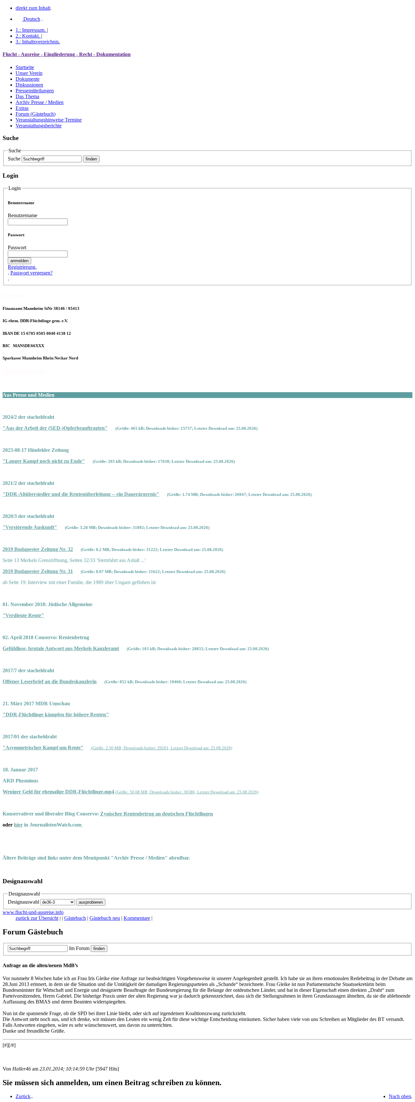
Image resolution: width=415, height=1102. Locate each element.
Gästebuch (75, 918)
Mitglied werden (24, 371)
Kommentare (137, 918)
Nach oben (400, 1096)
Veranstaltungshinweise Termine (49, 120)
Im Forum (79, 948)
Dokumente (28, 79)
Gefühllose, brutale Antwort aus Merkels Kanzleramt (61, 648)
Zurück (23, 1096)
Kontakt (28, 36)
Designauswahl (23, 902)
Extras (22, 108)
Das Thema (27, 96)
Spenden (14, 295)
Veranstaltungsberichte (39, 125)
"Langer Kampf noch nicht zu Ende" (44, 461)
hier (18, 824)
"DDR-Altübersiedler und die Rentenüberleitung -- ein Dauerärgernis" (81, 494)
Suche (14, 158)
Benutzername (22, 215)
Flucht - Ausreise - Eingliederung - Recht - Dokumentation (67, 54)
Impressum (31, 30)
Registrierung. (22, 267)
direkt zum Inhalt (33, 8)
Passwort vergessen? (31, 273)
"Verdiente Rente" (23, 615)
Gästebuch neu (104, 918)
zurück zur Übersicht (37, 918)
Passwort (17, 247)
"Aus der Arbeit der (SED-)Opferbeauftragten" (55, 428)
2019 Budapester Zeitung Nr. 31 (38, 571)
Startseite (25, 67)
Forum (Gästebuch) (35, 114)
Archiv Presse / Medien (40, 102)
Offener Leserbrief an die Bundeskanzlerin (50, 681)
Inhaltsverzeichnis (38, 41)
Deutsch (31, 19)
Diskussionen (29, 85)
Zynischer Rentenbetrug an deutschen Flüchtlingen (156, 813)
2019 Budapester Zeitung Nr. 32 (38, 549)
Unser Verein (29, 73)
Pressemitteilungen (35, 90)
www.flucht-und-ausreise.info (33, 912)
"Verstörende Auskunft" (30, 527)
